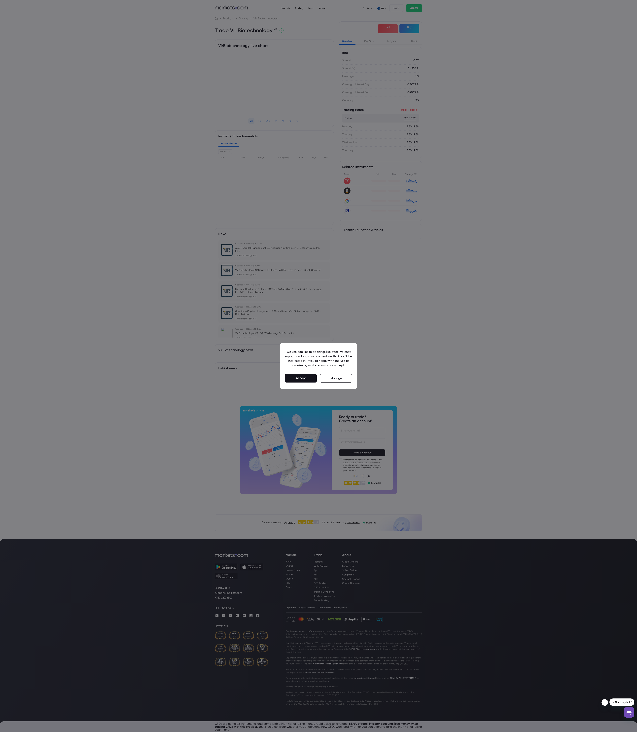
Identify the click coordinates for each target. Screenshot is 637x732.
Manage (336, 378)
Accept (301, 378)
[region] (318, 366)
